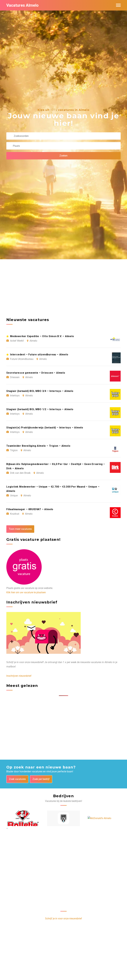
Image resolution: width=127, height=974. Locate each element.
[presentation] (6, 828)
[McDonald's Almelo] (99, 818)
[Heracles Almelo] (63, 818)
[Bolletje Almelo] (22, 818)
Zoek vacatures (17, 779)
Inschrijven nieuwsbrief (18, 675)
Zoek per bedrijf (41, 779)
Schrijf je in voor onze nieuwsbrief (63, 918)
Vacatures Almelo (22, 5)
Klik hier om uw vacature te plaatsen (26, 592)
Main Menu (118, 5)
